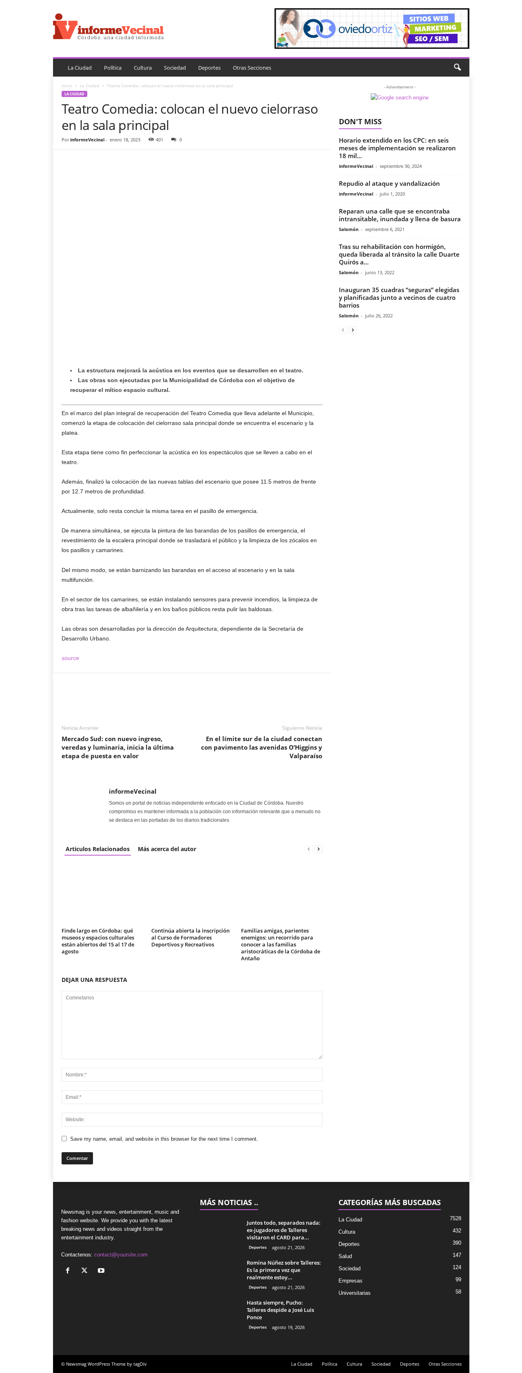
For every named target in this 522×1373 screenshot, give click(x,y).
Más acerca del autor (167, 849)
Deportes (209, 67)
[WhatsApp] (126, 162)
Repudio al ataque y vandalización (389, 183)
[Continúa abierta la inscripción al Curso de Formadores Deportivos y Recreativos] (192, 894)
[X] (86, 1271)
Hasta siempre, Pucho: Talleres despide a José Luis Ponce (280, 1310)
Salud (345, 1256)
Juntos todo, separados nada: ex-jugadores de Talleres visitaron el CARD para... (284, 1230)
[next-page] (318, 849)
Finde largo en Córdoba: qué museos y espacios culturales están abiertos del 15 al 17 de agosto (98, 941)
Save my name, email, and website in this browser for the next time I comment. (164, 1139)
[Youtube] (102, 1271)
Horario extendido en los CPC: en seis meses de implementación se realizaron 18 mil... (397, 148)
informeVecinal (87, 139)
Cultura (143, 67)
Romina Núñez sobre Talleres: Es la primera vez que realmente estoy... (284, 1270)
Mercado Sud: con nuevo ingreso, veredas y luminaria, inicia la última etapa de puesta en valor (118, 747)
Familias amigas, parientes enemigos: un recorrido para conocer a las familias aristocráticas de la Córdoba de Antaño (280, 944)
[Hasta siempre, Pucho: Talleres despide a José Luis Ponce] (220, 1314)
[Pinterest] (107, 162)
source (70, 658)
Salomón (348, 229)
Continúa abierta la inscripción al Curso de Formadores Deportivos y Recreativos (190, 937)
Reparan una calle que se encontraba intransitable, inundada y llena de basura (400, 215)
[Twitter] (88, 162)
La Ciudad (80, 67)
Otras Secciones (252, 67)
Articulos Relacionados (98, 849)
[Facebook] (70, 162)
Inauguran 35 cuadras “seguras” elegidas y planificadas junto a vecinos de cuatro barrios (399, 297)
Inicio (67, 85)
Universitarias (354, 1293)
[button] (457, 68)
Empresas (350, 1281)
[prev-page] (309, 849)
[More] (145, 162)
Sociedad (175, 67)
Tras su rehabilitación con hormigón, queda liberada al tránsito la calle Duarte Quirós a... (399, 254)
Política (113, 67)
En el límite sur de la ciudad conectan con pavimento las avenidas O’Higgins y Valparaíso (261, 747)
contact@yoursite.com (121, 1255)
